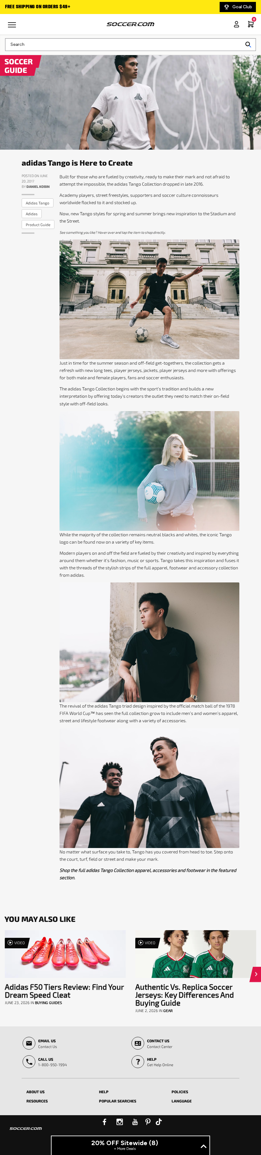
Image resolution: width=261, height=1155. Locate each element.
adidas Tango (37, 203)
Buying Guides (48, 1002)
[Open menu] (13, 27)
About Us (35, 1091)
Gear (168, 1010)
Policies (180, 1091)
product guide (38, 224)
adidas (32, 213)
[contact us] (26, 1132)
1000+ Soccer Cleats (57, 7)
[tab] (58, 1090)
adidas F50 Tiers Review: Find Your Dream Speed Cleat (64, 990)
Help (104, 1091)
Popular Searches (117, 1101)
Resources (37, 1101)
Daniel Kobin (38, 186)
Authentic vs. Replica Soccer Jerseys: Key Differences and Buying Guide (184, 994)
